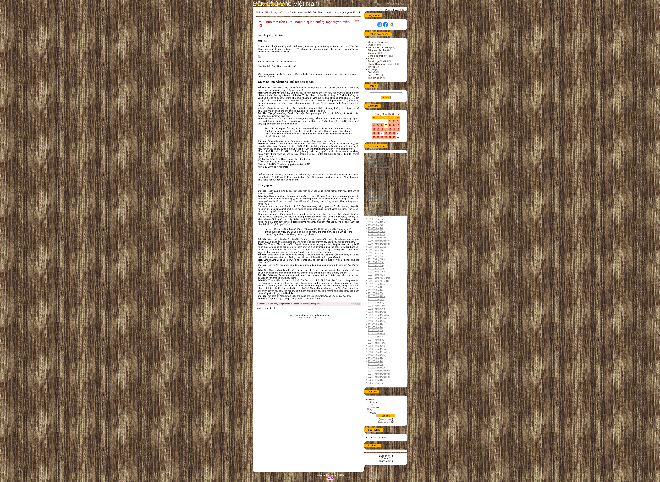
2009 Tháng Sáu (376, 188)
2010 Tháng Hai (375, 213)
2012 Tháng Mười (377, 312)
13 (381, 129)
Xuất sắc (374, 402)
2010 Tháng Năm (376, 222)
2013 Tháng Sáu (376, 336)
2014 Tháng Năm (376, 367)
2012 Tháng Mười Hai (379, 318)
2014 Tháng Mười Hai (379, 370)
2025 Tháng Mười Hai (379, 377)
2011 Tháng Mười (377, 274)
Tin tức (371, 66)
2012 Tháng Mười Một (379, 315)
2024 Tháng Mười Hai (379, 374)
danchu (306, 304)
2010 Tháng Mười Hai (379, 244)
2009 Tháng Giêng (377, 172)
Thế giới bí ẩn (375, 77)
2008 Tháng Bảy (376, 154)
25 (374, 137)
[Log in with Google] (391, 24)
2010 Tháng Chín (376, 234)
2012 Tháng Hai (375, 287)
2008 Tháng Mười (377, 163)
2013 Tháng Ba (375, 327)
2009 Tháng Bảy (376, 191)
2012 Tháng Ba (375, 290)
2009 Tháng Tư (375, 182)
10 (397, 125)
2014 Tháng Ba (375, 361)
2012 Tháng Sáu (376, 299)
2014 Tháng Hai (375, 358)
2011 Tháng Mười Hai (378, 281)
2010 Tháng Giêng (377, 210)
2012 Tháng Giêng (377, 284)
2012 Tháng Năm (376, 296)
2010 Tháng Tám (376, 231)
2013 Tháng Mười (377, 349)
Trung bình (374, 407)
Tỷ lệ (390, 419)
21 (385, 133)
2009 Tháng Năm (376, 185)
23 (393, 133)
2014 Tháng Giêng (377, 355)
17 (397, 129)
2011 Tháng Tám (376, 268)
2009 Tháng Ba (375, 179)
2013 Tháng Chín (376, 346)
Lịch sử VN (373, 75)
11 (373, 129)
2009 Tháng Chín (376, 197)
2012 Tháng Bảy (376, 302)
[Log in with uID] (379, 24)
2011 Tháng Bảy (376, 265)
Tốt (371, 405)
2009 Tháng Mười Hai (379, 206)
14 (385, 129)
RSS (402, 10)
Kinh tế (371, 58)
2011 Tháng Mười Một (379, 278)
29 (390, 137)
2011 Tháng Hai (375, 250)
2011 (265, 12)
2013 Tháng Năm (376, 333)
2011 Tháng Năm (376, 259)
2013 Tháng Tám (376, 343)
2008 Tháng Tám (376, 157)
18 (374, 133)
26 (378, 137)
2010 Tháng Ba (375, 216)
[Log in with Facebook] (385, 24)
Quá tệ (373, 413)
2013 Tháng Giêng (377, 321)
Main (256, 4)
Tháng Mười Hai (279, 12)
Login (281, 4)
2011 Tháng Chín (376, 271)
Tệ (371, 410)
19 (378, 133)
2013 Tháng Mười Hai (379, 352)
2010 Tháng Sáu (376, 225)
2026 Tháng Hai (375, 380)
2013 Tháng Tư (375, 330)
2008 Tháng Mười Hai (379, 169)
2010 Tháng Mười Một (379, 240)
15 (390, 129)
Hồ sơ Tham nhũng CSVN (381, 64)
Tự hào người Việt (377, 61)
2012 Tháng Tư (375, 293)
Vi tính (371, 69)
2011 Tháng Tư (375, 256)
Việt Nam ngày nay (274, 304)
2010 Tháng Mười (377, 237)
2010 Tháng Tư (375, 219)
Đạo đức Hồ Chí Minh (379, 47)
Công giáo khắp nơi (377, 55)
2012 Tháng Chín (376, 309)
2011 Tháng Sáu (376, 262)
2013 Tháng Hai (375, 324)
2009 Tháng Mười (377, 200)
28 (385, 137)
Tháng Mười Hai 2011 (386, 114)
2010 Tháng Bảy (376, 228)
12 (378, 129)
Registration (268, 4)
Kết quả (383, 419)
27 (381, 137)
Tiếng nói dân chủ (377, 50)
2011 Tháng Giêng (377, 247)
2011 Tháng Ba (375, 253)
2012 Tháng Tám (376, 305)
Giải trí (371, 72)
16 (393, 129)
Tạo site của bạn (377, 437)
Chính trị (372, 53)
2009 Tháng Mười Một (379, 203)
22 (390, 133)
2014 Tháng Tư (375, 364)
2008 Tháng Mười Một (379, 166)
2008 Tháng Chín (376, 160)
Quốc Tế (372, 44)
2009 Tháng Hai (375, 175)
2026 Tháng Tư (375, 383)
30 (393, 137)
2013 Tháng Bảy (376, 339)
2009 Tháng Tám (376, 194)
